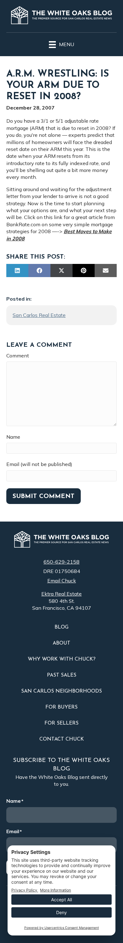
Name (13, 437)
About (61, 643)
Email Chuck (61, 580)
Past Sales (61, 675)
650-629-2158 (61, 562)
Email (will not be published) (39, 464)
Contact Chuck (61, 739)
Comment (17, 355)
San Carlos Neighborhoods (61, 691)
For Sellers (61, 723)
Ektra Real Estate (61, 594)
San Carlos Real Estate (39, 315)
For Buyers (61, 707)
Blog (61, 627)
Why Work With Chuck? (62, 659)
